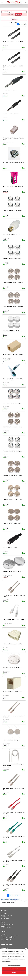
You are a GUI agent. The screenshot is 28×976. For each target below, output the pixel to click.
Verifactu (3, 934)
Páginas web (4, 947)
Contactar (3, 916)
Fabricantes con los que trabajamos (10, 899)
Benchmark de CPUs (6, 928)
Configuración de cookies (14, 965)
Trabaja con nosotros (6, 915)
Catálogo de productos (7, 924)
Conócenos (4, 913)
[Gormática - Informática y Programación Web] (14, 2)
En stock (11, 14)
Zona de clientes (5, 918)
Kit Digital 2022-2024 (6, 939)
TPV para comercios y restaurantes (10, 936)
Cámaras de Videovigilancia (8, 937)
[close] (26, 949)
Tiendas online (4, 948)
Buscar (19, 14)
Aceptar (14, 972)
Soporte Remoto (5, 940)
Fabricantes (4, 926)
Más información (7, 961)
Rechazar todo (14, 968)
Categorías (15, 19)
